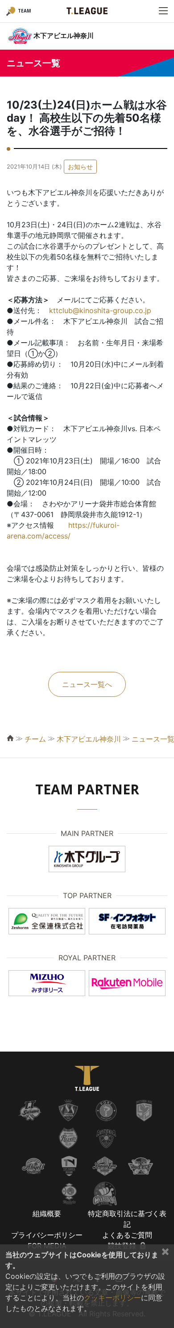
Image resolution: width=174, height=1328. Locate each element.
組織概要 (47, 1213)
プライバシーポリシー (47, 1234)
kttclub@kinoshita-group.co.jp (100, 310)
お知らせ (80, 166)
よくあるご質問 (127, 1234)
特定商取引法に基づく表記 (127, 1219)
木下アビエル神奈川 (89, 738)
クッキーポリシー (112, 1297)
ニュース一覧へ (87, 684)
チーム (35, 738)
